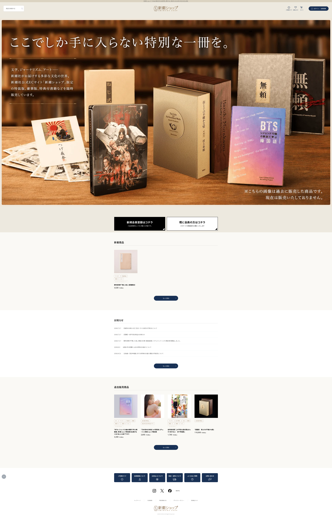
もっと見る (166, 298)
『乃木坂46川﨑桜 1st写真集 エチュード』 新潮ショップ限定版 (152, 430)
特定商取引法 (162, 500)
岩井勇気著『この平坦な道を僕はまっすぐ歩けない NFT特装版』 (179, 430)
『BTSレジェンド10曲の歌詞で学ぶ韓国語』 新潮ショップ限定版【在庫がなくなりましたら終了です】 (125, 431)
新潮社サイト (194, 500)
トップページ (137, 500)
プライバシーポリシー (178, 500)
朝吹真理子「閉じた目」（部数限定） (124, 285)
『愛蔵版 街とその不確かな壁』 (204, 429)
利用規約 (150, 500)
